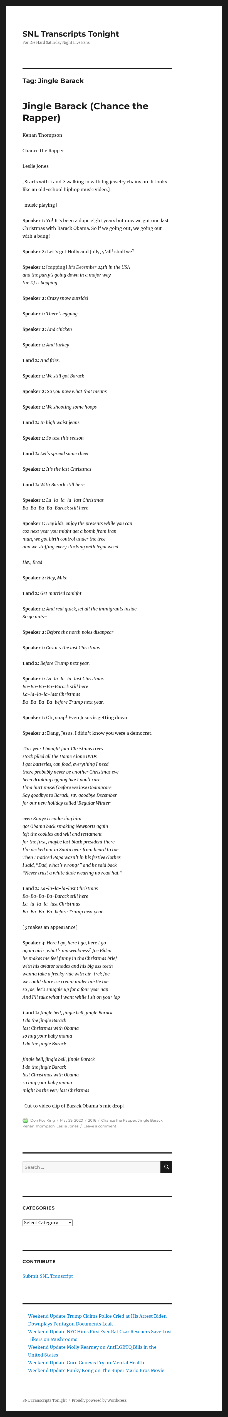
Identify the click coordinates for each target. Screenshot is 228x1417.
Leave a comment (99, 1126)
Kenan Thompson (39, 1126)
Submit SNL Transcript (48, 1276)
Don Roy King (42, 1120)
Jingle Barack (150, 1120)
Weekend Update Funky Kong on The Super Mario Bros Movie (96, 1370)
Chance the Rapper (118, 1120)
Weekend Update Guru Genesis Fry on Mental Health (86, 1362)
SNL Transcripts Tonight (71, 34)
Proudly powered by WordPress (99, 1400)
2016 (92, 1120)
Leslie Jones (67, 1126)
